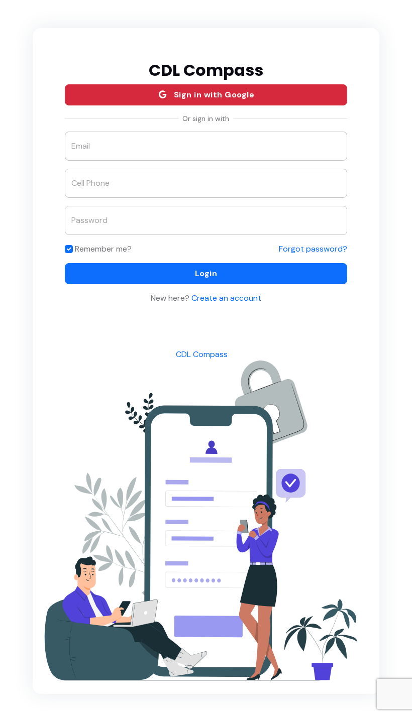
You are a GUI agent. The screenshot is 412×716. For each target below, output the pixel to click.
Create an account (225, 298)
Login (206, 273)
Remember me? (103, 249)
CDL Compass (202, 354)
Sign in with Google (212, 94)
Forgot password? (313, 249)
